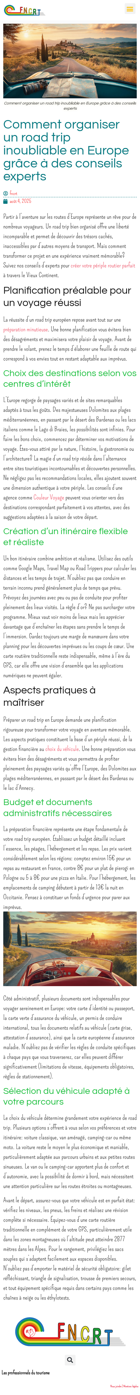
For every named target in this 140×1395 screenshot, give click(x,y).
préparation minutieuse (25, 329)
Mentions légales (130, 1386)
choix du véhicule (62, 749)
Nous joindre (115, 1386)
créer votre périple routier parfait (103, 265)
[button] (130, 8)
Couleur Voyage (49, 497)
